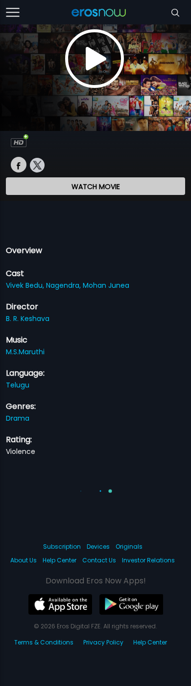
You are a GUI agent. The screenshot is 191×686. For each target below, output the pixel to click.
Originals (129, 546)
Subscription (62, 546)
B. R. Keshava (27, 318)
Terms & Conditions (43, 642)
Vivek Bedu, (26, 285)
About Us (23, 560)
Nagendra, (64, 285)
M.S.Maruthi (25, 352)
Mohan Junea (106, 285)
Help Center (59, 560)
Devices (98, 546)
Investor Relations (148, 560)
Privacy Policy (103, 642)
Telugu (17, 385)
